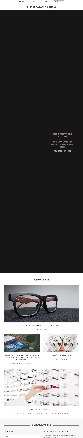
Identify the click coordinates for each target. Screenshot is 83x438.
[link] (41, 7)
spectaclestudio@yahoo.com (23, 364)
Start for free (58, 1)
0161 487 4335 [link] (64, 151)
